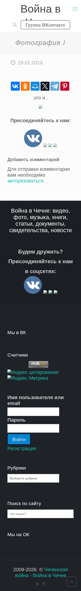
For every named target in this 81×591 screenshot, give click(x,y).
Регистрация (21, 448)
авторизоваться (25, 181)
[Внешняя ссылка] (33, 145)
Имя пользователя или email (35, 400)
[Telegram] (54, 86)
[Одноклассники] (25, 86)
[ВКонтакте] (15, 86)
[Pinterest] (64, 86)
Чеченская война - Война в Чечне (41, 572)
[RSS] (37, 584)
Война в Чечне (40, 9)
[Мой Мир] (35, 86)
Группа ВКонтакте (45, 24)
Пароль (16, 420)
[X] (45, 86)
